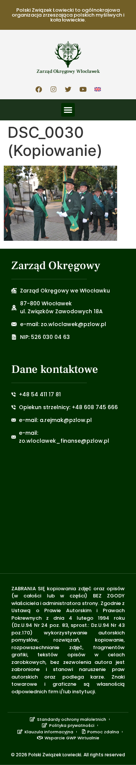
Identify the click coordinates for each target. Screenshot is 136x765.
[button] (68, 110)
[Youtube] (82, 89)
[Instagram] (53, 89)
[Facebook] (38, 89)
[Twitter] (68, 89)
